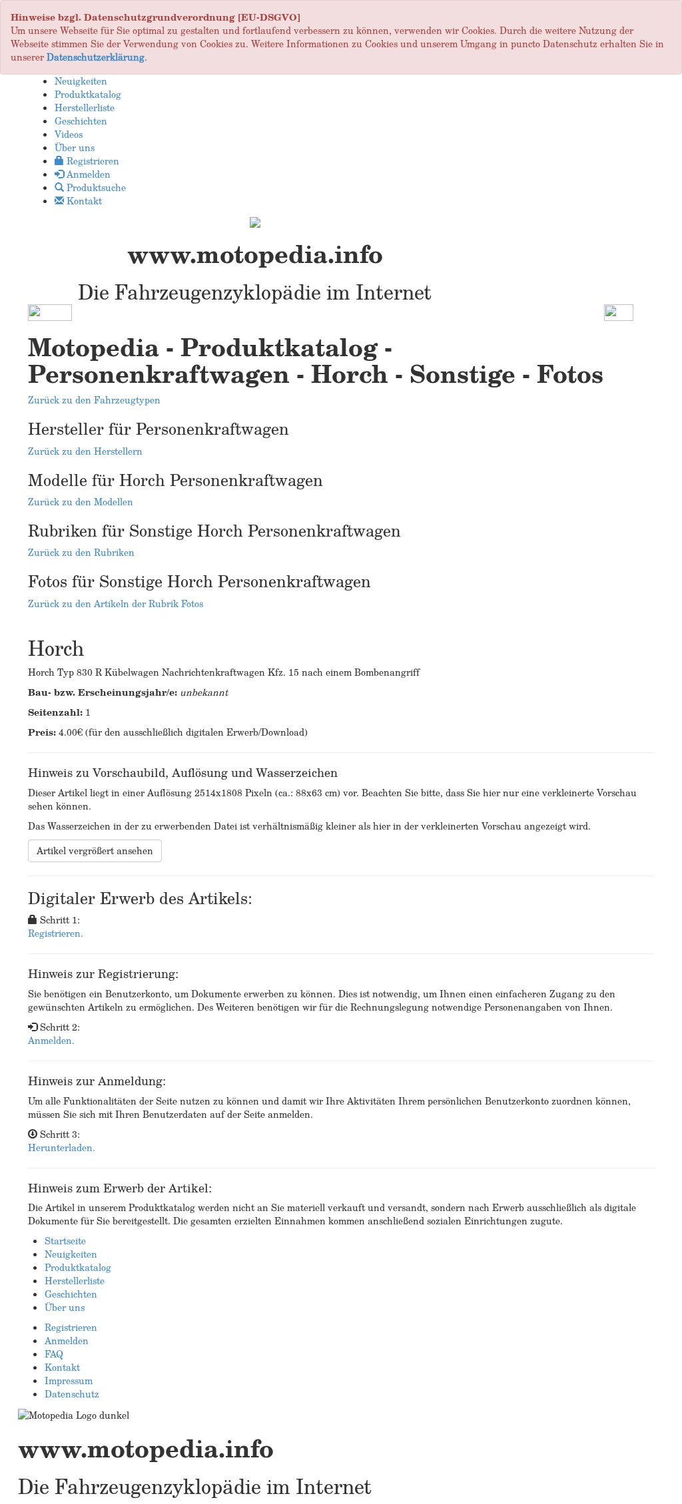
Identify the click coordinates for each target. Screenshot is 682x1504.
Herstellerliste (75, 1281)
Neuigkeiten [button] (81, 81)
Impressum (69, 1380)
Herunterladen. (61, 1147)
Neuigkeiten (71, 1254)
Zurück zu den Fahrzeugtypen (94, 400)
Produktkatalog (78, 1267)
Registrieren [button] (91, 161)
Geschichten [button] (81, 121)
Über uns (65, 1307)
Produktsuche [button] (95, 187)
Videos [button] (69, 134)
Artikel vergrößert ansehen (95, 851)
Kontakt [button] (83, 201)
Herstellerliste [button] (85, 108)
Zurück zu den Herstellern (85, 451)
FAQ (54, 1354)
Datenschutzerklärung (96, 57)
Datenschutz (72, 1394)
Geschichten (71, 1294)
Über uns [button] (75, 147)
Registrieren (71, 1327)
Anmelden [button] (87, 174)
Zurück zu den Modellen (80, 502)
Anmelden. (51, 1040)
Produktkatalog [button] (88, 94)
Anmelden (67, 1341)
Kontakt (62, 1367)
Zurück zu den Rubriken (81, 552)
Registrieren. (55, 933)
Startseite (65, 1241)
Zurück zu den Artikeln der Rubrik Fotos (115, 604)
